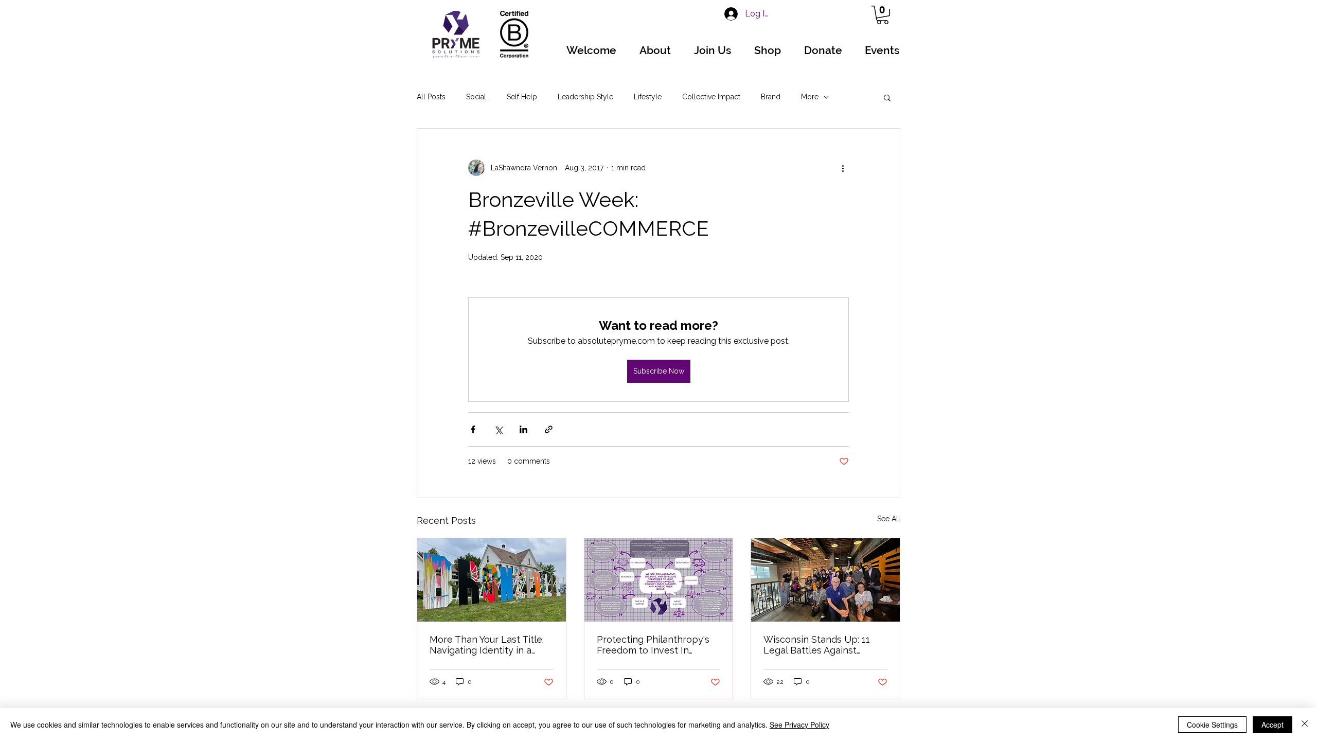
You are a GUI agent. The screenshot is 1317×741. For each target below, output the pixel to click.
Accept (1272, 724)
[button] (882, 15)
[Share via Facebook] (473, 429)
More (809, 97)
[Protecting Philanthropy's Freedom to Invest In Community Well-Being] (658, 580)
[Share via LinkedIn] (523, 429)
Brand (770, 97)
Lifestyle (648, 97)
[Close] (1304, 724)
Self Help (522, 97)
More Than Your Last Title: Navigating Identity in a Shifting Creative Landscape (487, 645)
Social (476, 97)
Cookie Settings (1212, 724)
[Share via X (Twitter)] (498, 429)
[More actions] (843, 168)
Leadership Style (585, 97)
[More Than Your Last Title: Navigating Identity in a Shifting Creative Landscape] (491, 580)
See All (888, 519)
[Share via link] (549, 429)
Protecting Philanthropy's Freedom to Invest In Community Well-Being (653, 645)
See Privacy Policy (799, 724)
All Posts (431, 97)
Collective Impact (711, 97)
